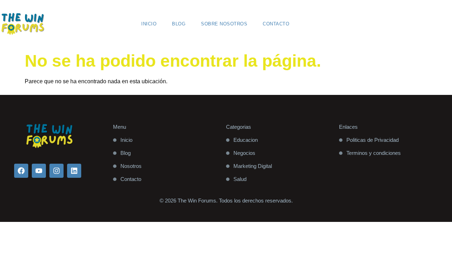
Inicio (148, 23)
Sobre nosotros (224, 23)
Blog (178, 23)
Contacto (276, 23)
